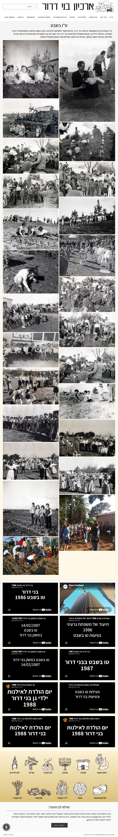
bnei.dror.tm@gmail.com (93, 816)
